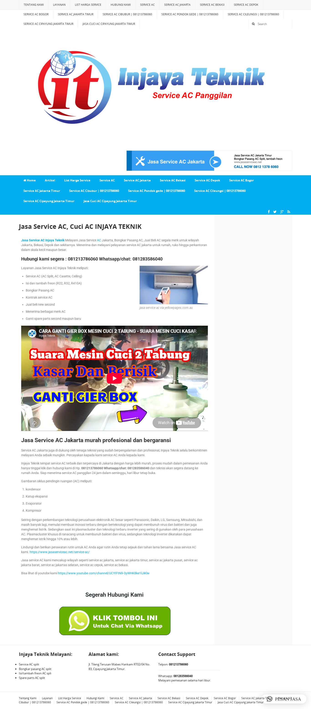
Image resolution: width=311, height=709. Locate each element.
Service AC (147, 5)
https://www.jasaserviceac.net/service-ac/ (60, 552)
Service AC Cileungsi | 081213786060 (253, 14)
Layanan (59, 5)
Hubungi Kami (121, 5)
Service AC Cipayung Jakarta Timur (48, 24)
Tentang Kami (34, 5)
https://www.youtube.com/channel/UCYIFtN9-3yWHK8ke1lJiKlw (104, 573)
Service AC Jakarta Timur (75, 14)
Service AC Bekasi (212, 5)
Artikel (50, 180)
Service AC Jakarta (177, 5)
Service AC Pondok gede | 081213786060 (189, 14)
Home (31, 180)
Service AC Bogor (35, 14)
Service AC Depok (246, 5)
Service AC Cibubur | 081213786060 (127, 14)
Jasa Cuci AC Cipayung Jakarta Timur (109, 24)
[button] (283, 699)
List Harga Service (88, 5)
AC (99, 240)
